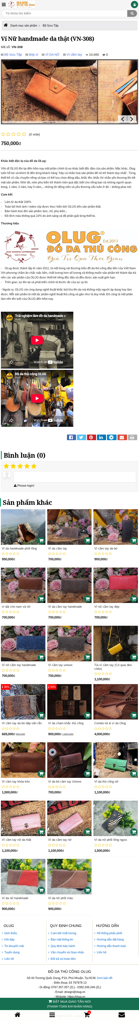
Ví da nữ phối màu (60, 898)
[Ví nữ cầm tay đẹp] (115, 585)
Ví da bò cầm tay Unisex (64, 781)
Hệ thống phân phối (109, 933)
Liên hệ (9, 958)
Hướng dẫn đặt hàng (110, 939)
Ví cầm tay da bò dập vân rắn (22, 723)
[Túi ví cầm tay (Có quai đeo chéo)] (115, 643)
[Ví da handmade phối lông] (23, 527)
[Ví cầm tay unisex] (69, 643)
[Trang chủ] (17, 1015)
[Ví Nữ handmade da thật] (49, 91)
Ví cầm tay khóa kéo (16, 781)
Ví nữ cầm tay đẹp (106, 606)
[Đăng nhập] (134, 4)
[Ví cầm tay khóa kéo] (23, 760)
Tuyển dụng (12, 952)
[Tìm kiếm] (132, 13)
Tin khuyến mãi (14, 946)
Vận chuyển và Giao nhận (67, 952)
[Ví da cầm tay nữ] (69, 818)
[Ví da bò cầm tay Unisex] (69, 760)
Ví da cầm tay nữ (59, 839)
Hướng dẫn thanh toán (111, 946)
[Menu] (52, 1015)
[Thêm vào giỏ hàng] (41, 540)
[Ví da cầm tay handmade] (69, 585)
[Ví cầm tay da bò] (115, 527)
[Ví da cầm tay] (69, 527)
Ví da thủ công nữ (106, 781)
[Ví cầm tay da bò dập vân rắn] (23, 702)
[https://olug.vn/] (5, 25)
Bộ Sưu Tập (13, 54)
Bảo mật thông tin (62, 939)
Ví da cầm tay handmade (65, 606)
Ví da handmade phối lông (19, 548)
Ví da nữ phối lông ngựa (110, 839)
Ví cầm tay (74, 54)
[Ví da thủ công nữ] (115, 760)
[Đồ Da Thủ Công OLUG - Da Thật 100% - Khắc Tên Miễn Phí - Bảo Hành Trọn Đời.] (21, 4)
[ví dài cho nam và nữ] (23, 585)
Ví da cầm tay (57, 548)
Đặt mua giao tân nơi (69, 1004)
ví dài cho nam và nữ (16, 606)
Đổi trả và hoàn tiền (63, 958)
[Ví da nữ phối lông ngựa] (115, 818)
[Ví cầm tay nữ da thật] (23, 818)
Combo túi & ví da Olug (110, 723)
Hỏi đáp (9, 939)
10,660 (93, 54)
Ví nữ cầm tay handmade (19, 665)
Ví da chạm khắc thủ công (65, 723)
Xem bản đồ (104, 978)
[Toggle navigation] (3, 4)
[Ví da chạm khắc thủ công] (69, 702)
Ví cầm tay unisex (60, 665)
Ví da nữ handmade (15, 898)
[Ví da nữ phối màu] (69, 876)
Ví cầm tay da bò (105, 548)
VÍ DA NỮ (52, 54)
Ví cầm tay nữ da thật (16, 839)
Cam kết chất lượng (63, 933)
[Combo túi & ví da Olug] (115, 702)
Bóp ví (33, 54)
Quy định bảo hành (63, 946)
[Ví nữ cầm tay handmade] (23, 643)
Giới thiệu (10, 933)
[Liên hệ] (122, 1015)
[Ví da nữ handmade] (23, 876)
